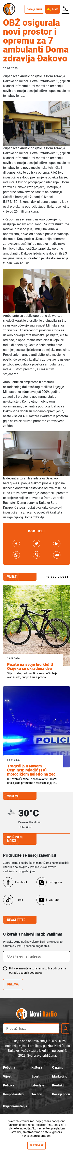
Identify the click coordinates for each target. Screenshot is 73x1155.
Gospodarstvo (13, 1094)
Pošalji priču (34, 9)
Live (55, 9)
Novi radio (9, 9)
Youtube (54, 899)
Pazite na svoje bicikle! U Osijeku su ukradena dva (30, 666)
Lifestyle (37, 1085)
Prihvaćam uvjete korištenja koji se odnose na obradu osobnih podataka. (37, 970)
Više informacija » (36, 1139)
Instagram (55, 882)
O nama (57, 1067)
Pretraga (65, 1028)
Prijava (13, 984)
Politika (8, 1085)
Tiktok (19, 899)
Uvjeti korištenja (15, 1106)
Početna (9, 1067)
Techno (36, 1094)
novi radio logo (43, 1013)
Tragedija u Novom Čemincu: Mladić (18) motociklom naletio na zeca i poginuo (32, 770)
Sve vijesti (60, 576)
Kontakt (58, 1085)
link (16, 543)
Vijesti (7, 1076)
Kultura (36, 1067)
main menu (65, 9)
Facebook (21, 882)
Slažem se (36, 1145)
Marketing (59, 1076)
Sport (35, 1076)
